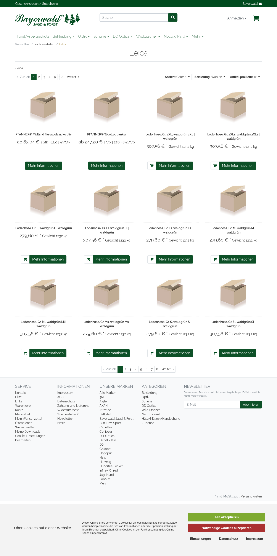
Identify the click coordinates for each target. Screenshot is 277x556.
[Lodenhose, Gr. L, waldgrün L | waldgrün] (43, 200)
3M (102, 397)
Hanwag (105, 462)
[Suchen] (172, 17)
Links (18, 401)
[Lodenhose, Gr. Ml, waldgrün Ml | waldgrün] (43, 294)
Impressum (65, 392)
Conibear (106, 431)
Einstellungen (200, 538)
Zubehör (148, 423)
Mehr (103, 483)
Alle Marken (108, 392)
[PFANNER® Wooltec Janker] (106, 106)
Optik (83, 36)
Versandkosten (251, 496)
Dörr (103, 444)
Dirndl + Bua (108, 440)
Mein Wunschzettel (28, 418)
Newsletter (65, 418)
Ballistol (105, 414)
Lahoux (105, 479)
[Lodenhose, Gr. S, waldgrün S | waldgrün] (170, 294)
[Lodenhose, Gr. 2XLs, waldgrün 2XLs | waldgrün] (233, 106)
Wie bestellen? (68, 414)
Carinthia (106, 427)
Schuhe (100, 36)
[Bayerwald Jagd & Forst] (54, 19)
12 (243, 77)
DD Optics (121, 36)
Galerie (176, 77)
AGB (60, 397)
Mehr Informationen (43, 166)
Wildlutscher (147, 36)
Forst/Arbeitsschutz (33, 36)
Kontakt (20, 392)
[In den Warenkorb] (151, 166)
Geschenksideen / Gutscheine (36, 3)
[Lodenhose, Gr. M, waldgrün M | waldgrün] (233, 200)
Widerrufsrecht (68, 410)
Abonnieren (251, 404)
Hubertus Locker (111, 466)
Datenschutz (66, 401)
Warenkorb (23, 405)
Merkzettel (22, 414)
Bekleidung (62, 36)
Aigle (103, 401)
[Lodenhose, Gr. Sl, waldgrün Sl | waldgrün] (233, 294)
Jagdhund (107, 475)
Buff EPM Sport (110, 423)
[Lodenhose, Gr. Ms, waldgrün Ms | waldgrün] (106, 294)
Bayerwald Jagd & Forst (117, 418)
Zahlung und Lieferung (73, 405)
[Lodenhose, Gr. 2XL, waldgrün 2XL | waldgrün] (170, 106)
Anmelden (236, 18)
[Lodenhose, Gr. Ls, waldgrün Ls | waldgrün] (170, 200)
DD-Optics (107, 436)
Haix (103, 457)
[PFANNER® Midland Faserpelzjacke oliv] (43, 106)
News (61, 423)
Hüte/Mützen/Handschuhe (161, 418)
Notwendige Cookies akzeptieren (226, 528)
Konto (19, 410)
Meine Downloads (27, 431)
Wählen (209, 77)
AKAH (104, 405)
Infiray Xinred (109, 470)
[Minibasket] (256, 18)
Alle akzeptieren (226, 517)
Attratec (105, 410)
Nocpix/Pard (175, 36)
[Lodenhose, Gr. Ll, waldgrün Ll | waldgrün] (106, 200)
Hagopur (106, 453)
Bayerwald (251, 3)
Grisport (105, 449)
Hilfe (18, 397)
